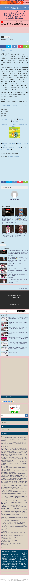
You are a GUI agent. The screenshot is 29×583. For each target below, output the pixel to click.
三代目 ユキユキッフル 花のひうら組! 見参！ (11, 543)
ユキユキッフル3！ (5, 528)
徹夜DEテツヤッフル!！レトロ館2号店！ (10, 537)
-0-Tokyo (7, 37)
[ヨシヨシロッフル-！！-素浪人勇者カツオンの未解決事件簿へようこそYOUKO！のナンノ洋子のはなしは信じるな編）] (14, 514)
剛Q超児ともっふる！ (6, 538)
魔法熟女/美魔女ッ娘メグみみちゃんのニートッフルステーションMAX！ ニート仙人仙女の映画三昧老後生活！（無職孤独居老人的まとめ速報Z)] (14, 459)
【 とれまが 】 (23, 105)
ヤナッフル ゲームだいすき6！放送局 (9, 540)
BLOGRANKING (23, 124)
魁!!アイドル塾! (4, 544)
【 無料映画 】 (15, 105)
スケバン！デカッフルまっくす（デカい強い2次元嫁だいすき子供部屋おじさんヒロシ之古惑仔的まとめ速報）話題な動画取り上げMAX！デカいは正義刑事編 (14, 507)
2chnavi (3, 572)
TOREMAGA (12, 119)
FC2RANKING (12, 124)
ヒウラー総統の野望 (5, 541)
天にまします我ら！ (5, 531)
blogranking (8, 149)
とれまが (14, 126)
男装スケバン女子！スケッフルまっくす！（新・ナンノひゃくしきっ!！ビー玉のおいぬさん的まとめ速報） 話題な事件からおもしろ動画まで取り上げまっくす (14, 478)
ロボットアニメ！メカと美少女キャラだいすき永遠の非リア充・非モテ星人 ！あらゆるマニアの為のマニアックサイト (14, 483)
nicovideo (12, 143)
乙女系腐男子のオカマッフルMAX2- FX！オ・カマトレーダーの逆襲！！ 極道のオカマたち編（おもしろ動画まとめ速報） (14, 463)
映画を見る (4, 143)
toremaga (4, 124)
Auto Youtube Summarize (13, 156)
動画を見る (4, 147)
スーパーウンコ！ (5, 466)
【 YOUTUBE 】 (6, 105)
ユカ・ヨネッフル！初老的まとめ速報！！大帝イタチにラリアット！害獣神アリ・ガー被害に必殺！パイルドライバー (14, 498)
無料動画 (15, 121)
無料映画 (4, 119)
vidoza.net (19, 143)
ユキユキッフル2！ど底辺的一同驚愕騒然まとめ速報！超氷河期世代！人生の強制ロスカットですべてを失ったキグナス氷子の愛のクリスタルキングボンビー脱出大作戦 (14, 522)
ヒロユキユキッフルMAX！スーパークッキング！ (12, 535)
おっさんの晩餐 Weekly (23, 288)
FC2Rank (6, 145)
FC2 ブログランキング (15, 147)
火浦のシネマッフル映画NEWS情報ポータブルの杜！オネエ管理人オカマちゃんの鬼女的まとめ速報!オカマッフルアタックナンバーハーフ (14, 493)
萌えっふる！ (4, 529)
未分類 (2, 248)
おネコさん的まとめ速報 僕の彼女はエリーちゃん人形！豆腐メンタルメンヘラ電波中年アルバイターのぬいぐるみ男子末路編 (14, 439)
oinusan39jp (14, 199)
